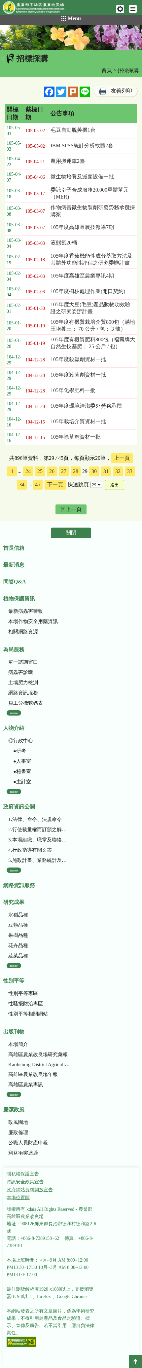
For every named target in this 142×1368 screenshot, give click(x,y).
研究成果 (13, 902)
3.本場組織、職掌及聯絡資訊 (39, 839)
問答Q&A (14, 581)
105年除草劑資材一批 (76, 437)
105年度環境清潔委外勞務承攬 (86, 406)
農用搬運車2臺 (68, 161)
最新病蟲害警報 (25, 611)
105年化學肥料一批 (73, 390)
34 (21, 484)
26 (51, 471)
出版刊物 (13, 1031)
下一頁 (55, 484)
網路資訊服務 (23, 692)
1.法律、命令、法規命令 (35, 819)
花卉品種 (18, 945)
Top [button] (135, 1361)
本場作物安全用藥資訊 (33, 621)
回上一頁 (71, 509)
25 (40, 471)
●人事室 (19, 761)
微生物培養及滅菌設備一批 (82, 176)
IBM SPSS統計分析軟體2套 (82, 145)
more (14, 713)
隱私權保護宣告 (23, 1173)
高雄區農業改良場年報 (33, 1074)
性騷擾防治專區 (25, 1003)
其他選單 (120, 9)
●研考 (17, 751)
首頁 (106, 70)
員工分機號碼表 (25, 703)
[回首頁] (36, 9)
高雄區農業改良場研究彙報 (38, 1054)
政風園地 (18, 1122)
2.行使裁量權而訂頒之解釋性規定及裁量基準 (39, 829)
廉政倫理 (18, 1132)
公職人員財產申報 (28, 1142)
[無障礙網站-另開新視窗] (21, 1342)
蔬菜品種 (18, 955)
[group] (71, 37)
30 (94, 471)
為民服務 (13, 649)
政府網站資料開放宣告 (30, 1189)
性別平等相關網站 (28, 1014)
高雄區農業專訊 (25, 1084)
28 (75, 471)
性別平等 (13, 980)
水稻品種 (18, 914)
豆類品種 (18, 925)
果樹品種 (18, 935)
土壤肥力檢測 (23, 682)
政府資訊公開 (19, 806)
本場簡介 (18, 1044)
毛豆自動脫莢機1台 (73, 130)
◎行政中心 (20, 740)
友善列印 (121, 90)
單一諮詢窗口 (23, 662)
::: (4, 58)
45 (37, 484)
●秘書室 (19, 771)
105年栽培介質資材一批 (78, 421)
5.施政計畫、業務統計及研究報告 (39, 860)
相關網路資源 (23, 631)
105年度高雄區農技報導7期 (82, 227)
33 (129, 471)
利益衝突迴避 (23, 1153)
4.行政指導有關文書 (30, 850)
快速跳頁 (78, 484)
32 (118, 471)
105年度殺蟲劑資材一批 (78, 359)
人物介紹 (13, 728)
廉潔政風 (13, 1109)
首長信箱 (13, 548)
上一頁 (122, 458)
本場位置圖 (18, 1197)
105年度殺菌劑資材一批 (78, 375)
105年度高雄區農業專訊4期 (82, 275)
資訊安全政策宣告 (25, 1181)
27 (63, 471)
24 (28, 471)
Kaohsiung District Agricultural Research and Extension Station (39, 1064)
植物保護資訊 (19, 598)
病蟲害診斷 (20, 672)
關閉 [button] (71, 533)
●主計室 (19, 781)
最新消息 (13, 565)
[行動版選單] (133, 9)
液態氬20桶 (64, 242)
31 (106, 471)
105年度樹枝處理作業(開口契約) (88, 291)
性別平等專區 (23, 993)
